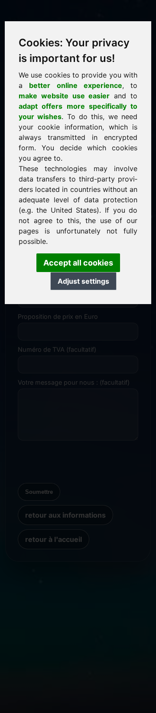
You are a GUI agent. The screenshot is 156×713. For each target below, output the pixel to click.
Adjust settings (83, 281)
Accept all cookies (78, 262)
